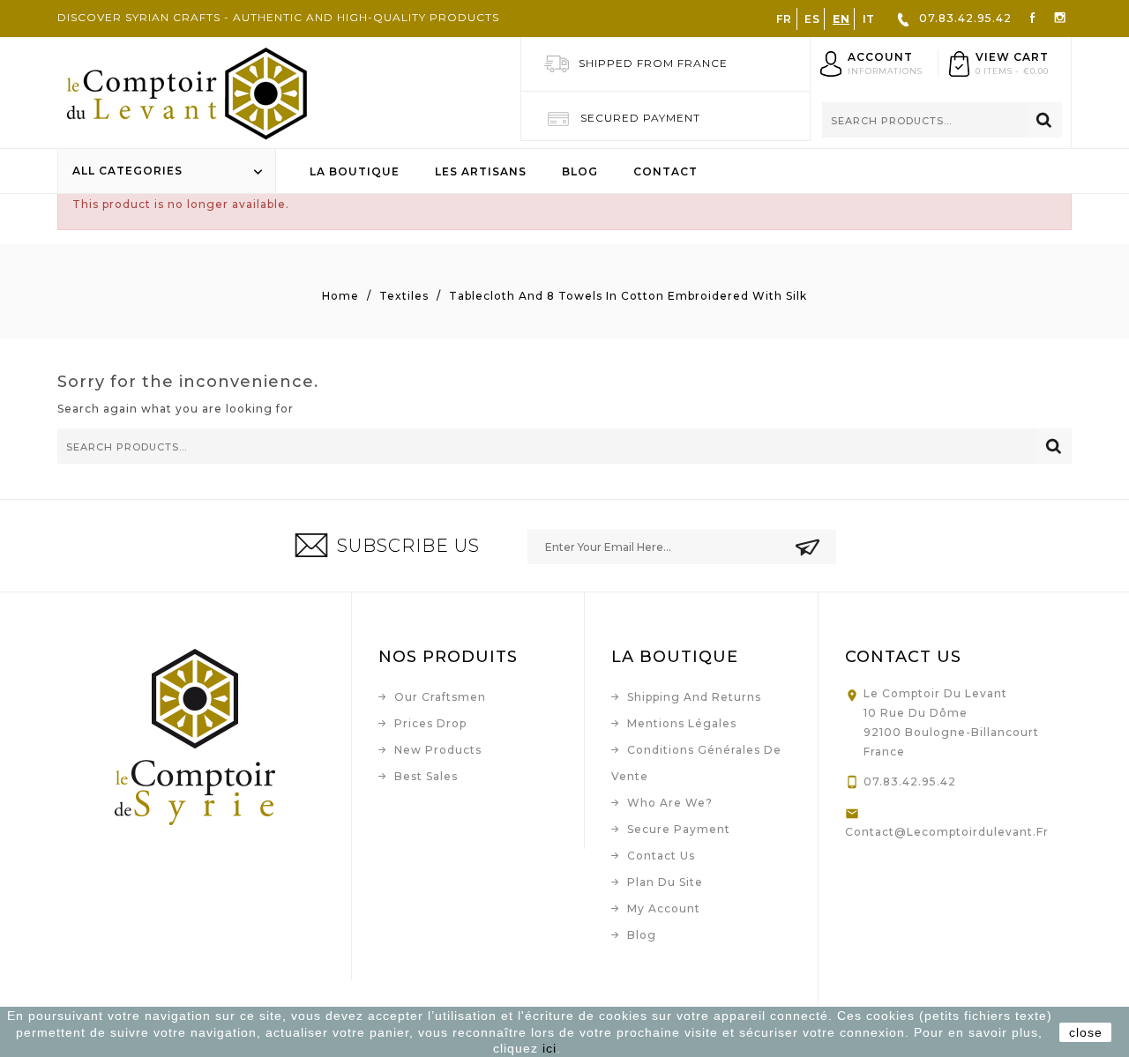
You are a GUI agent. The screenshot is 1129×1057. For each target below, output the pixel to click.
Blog (580, 171)
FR (783, 19)
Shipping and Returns (694, 696)
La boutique (355, 171)
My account (663, 908)
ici (549, 1048)
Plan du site (665, 882)
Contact (665, 171)
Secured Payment (640, 117)
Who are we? (670, 802)
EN (841, 19)
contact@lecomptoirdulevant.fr (947, 831)
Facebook (1032, 16)
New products (438, 749)
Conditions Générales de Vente (696, 763)
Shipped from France (653, 63)
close (1086, 1032)
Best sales (426, 776)
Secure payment (678, 829)
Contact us (661, 855)
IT (869, 19)
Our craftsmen (440, 696)
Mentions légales (681, 723)
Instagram (1060, 16)
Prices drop (430, 723)
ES (811, 19)
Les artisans (481, 171)
